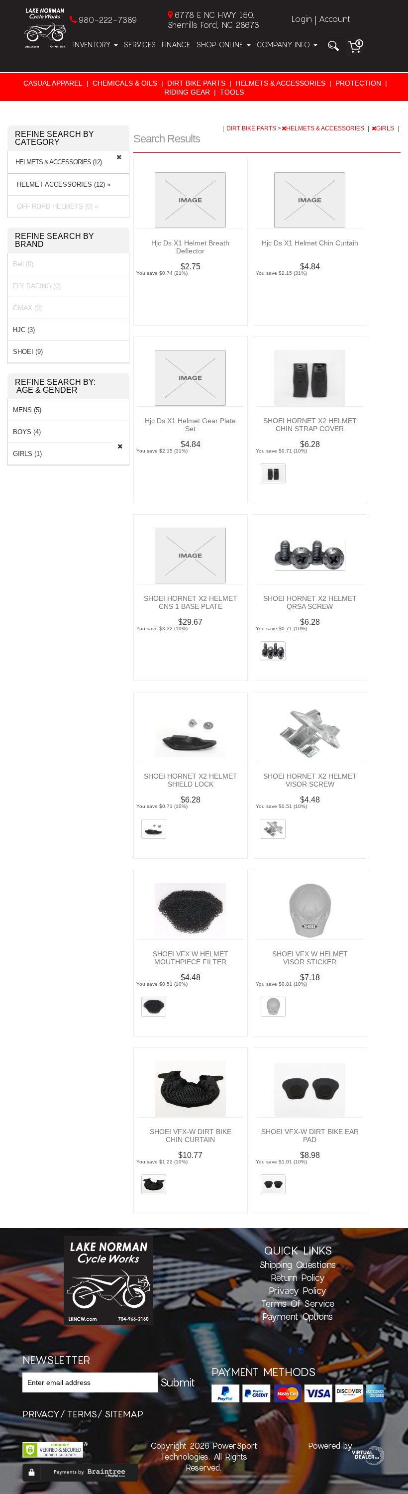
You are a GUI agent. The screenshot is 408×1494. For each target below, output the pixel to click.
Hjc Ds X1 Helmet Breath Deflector (190, 247)
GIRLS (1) (27, 454)
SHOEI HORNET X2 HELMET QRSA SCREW (310, 602)
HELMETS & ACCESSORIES (280, 83)
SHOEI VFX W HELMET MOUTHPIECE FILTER (190, 958)
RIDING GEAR (187, 92)
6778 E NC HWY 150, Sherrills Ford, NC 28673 (213, 19)
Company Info (284, 44)
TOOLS (232, 92)
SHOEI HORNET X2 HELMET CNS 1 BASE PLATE (190, 602)
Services (140, 44)
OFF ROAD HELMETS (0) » (55, 206)
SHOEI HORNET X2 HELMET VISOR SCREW (310, 780)
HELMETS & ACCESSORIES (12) (58, 162)
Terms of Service (297, 1303)
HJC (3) (24, 330)
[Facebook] (290, 1351)
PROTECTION (358, 83)
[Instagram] (301, 1351)
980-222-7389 (108, 19)
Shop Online (221, 44)
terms (82, 1413)
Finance (176, 44)
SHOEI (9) (28, 351)
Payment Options (297, 1316)
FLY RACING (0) (37, 286)
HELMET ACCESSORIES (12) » (61, 184)
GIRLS (386, 128)
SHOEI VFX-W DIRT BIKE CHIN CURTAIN (190, 1136)
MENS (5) (27, 410)
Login (302, 18)
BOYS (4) (27, 432)
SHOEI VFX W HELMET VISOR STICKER (310, 958)
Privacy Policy (297, 1290)
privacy (41, 1413)
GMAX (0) (27, 308)
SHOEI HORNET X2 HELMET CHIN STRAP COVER (310, 425)
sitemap (123, 1413)
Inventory (93, 44)
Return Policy (298, 1277)
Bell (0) (23, 264)
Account (334, 18)
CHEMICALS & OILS (125, 83)
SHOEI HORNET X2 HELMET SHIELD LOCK (190, 780)
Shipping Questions (297, 1264)
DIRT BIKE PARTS (196, 83)
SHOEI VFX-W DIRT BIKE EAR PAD (310, 1136)
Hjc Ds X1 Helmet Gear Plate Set (190, 425)
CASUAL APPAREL (53, 83)
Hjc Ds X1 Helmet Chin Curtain (310, 243)
